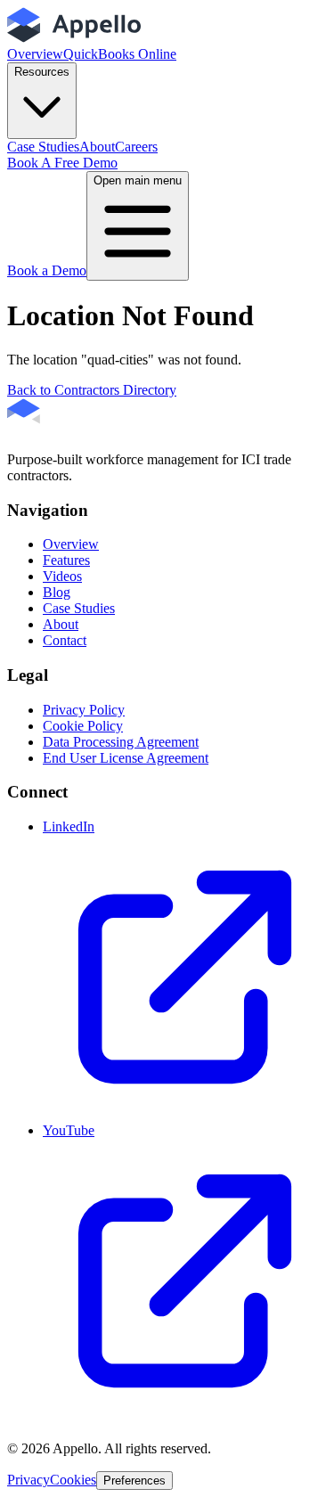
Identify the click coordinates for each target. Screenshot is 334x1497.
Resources (41, 71)
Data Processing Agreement (121, 741)
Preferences (134, 1480)
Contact (64, 640)
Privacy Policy (84, 709)
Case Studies (43, 146)
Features (66, 560)
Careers (136, 146)
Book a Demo (46, 270)
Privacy (28, 1479)
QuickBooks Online (119, 53)
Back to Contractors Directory (91, 389)
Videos (62, 576)
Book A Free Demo (62, 162)
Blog (56, 592)
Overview (35, 53)
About (97, 146)
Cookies (73, 1479)
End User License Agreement (125, 757)
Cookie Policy (83, 725)
